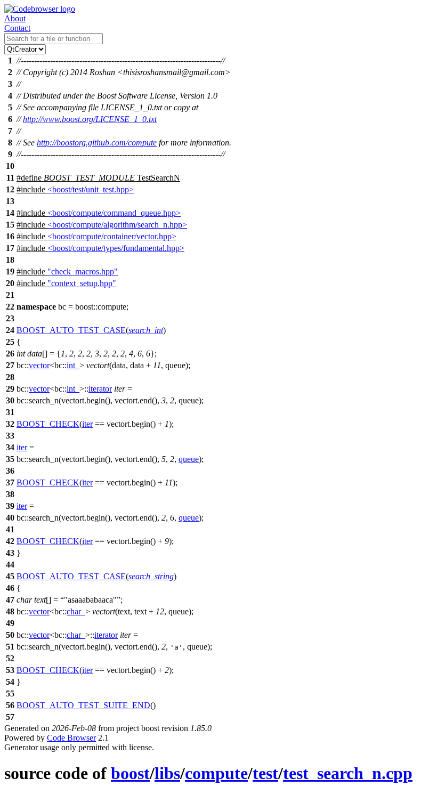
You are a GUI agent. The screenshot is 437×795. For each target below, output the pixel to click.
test (265, 773)
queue (189, 459)
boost (130, 773)
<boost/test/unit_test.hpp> (90, 189)
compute (216, 773)
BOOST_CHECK (48, 423)
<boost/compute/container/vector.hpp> (111, 236)
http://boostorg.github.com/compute (97, 142)
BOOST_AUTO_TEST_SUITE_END (83, 705)
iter (87, 423)
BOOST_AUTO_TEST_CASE (71, 330)
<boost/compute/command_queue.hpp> (114, 212)
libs (167, 773)
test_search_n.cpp (347, 773)
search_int (145, 330)
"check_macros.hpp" (82, 271)
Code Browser (71, 737)
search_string (151, 576)
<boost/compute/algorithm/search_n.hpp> (117, 224)
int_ (73, 365)
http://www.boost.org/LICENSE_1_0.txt (90, 119)
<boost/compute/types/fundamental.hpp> (115, 248)
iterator (100, 388)
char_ (76, 611)
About (15, 18)
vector (39, 365)
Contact (17, 28)
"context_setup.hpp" (81, 283)
